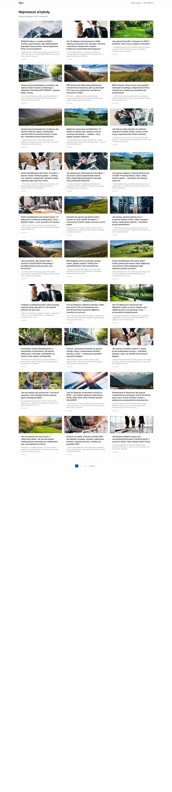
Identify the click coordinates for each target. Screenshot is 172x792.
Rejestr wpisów (136, 3)
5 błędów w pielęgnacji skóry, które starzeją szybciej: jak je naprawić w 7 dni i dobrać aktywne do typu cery (40, 307)
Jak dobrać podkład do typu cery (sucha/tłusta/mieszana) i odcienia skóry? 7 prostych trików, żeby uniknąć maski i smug (131, 439)
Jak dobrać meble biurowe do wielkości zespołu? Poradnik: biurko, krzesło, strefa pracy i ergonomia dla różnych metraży (130, 131)
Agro (21, 3)
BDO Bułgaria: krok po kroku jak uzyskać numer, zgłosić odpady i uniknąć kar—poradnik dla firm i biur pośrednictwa (83, 263)
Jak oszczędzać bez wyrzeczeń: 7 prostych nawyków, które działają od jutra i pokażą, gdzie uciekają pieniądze (40, 395)
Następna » (92, 466)
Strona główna (148, 3)
